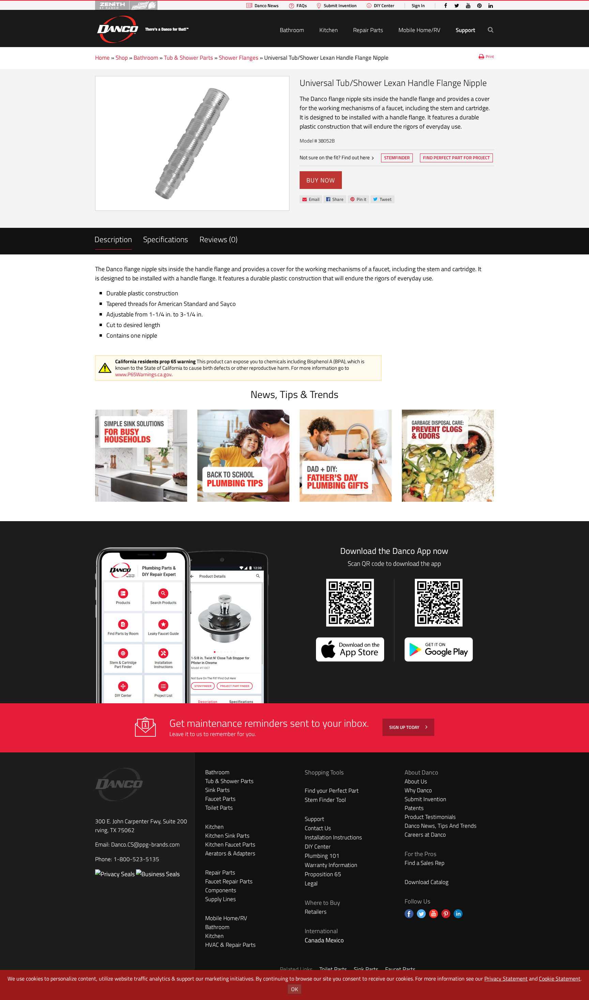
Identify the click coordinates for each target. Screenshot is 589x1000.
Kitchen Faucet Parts (230, 844)
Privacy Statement (506, 978)
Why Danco (418, 790)
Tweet (382, 200)
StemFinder (397, 158)
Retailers (316, 911)
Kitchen (328, 30)
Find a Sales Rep (424, 862)
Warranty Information (331, 865)
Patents (414, 808)
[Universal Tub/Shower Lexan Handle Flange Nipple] (192, 143)
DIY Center (384, 5)
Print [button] (490, 56)
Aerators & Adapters (230, 853)
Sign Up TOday (404, 727)
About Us (416, 781)
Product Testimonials (430, 816)
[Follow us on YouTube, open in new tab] (433, 913)
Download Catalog (427, 882)
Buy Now (320, 180)
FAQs (302, 5)
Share (335, 200)
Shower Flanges (238, 57)
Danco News (266, 5)
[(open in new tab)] (158, 874)
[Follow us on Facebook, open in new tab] (409, 913)
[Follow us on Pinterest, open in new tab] (445, 913)
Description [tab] (113, 239)
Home (102, 57)
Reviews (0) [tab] (218, 239)
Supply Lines (220, 899)
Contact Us (318, 828)
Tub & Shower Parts (188, 57)
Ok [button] (294, 989)
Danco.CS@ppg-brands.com (145, 844)
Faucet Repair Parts (229, 881)
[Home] (142, 28)
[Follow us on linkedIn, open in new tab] (458, 913)
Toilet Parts (219, 807)
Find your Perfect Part (332, 790)
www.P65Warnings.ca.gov (143, 374)
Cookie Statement (559, 978)
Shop (122, 57)
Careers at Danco (425, 834)
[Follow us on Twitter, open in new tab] (421, 913)
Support (465, 30)
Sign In (418, 5)
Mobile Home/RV (419, 30)
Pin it (358, 200)
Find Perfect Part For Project (456, 157)
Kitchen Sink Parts (227, 835)
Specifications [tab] (165, 239)
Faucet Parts (220, 798)
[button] (491, 29)
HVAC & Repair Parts (230, 944)
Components (220, 890)
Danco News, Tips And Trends (441, 825)
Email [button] (310, 199)
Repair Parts (368, 30)
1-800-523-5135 (136, 859)
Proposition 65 (323, 874)
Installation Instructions (333, 837)
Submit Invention (340, 5)
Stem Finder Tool (325, 799)
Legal (311, 883)
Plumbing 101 (322, 855)
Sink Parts (217, 789)
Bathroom (292, 30)
